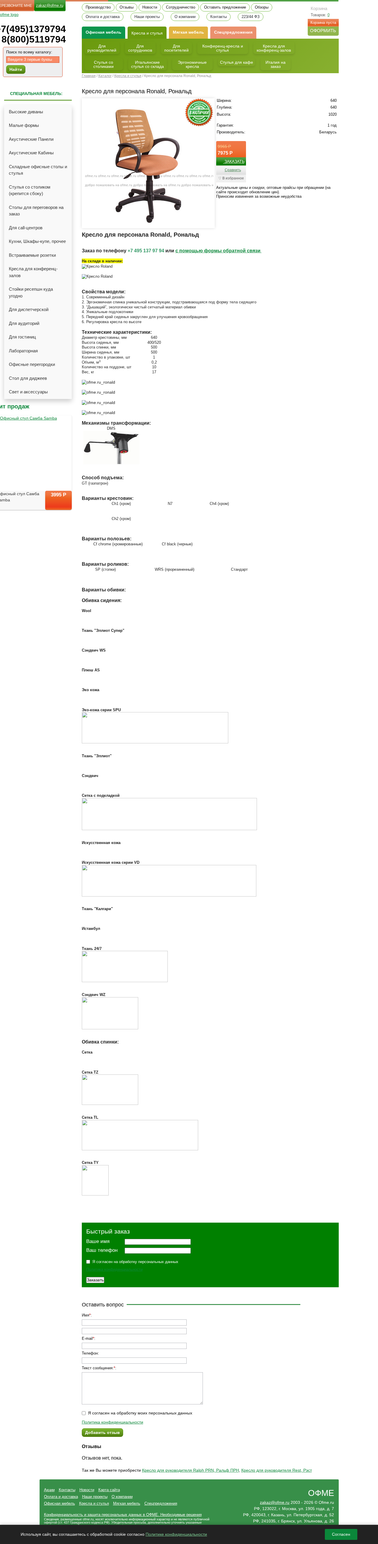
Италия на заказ (275, 64)
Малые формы (24, 125)
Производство (98, 7)
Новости (149, 7)
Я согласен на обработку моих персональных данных (140, 1413)
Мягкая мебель (188, 32)
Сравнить (233, 170)
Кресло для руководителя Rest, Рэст (276, 1470)
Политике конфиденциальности (176, 1534)
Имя (85, 1315)
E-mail (87, 1338)
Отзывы (126, 7)
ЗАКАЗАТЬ (234, 161)
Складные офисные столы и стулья (38, 170)
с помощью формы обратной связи (218, 250)
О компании (185, 17)
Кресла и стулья (147, 33)
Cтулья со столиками (103, 64)
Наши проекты (147, 17)
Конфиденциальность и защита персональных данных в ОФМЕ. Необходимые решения (123, 1514)
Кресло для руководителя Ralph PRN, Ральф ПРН (190, 1470)
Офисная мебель (59, 1503)
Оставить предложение (225, 7)
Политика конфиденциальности (114, 1269)
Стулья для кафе (236, 62)
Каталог (105, 76)
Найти (15, 69)
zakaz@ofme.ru (49, 5)
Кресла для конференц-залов (33, 272)
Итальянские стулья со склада (147, 64)
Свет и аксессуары (28, 391)
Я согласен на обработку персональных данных (135, 1262)
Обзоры (261, 7)
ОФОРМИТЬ (323, 30)
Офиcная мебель (103, 32)
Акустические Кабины (31, 152)
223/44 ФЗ (251, 17)
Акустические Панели (31, 139)
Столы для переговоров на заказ (36, 211)
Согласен (341, 1534)
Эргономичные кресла (192, 64)
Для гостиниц (22, 336)
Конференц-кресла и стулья (222, 48)
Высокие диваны (26, 111)
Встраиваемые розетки (32, 255)
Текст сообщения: (98, 1368)
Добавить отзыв (102, 1432)
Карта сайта (109, 1490)
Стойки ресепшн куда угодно (31, 292)
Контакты (218, 17)
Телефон (90, 1353)
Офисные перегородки (32, 364)
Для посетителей (176, 48)
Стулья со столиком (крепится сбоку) (29, 190)
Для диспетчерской (28, 309)
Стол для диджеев (28, 378)
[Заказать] (58, 505)
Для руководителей (101, 48)
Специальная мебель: (36, 93)
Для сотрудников (140, 48)
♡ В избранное (231, 178)
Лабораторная (23, 350)
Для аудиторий (24, 323)
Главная (89, 76)
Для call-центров (26, 227)
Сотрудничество (180, 7)
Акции (49, 1490)
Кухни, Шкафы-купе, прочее (37, 241)
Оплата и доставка (103, 17)
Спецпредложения (233, 32)
